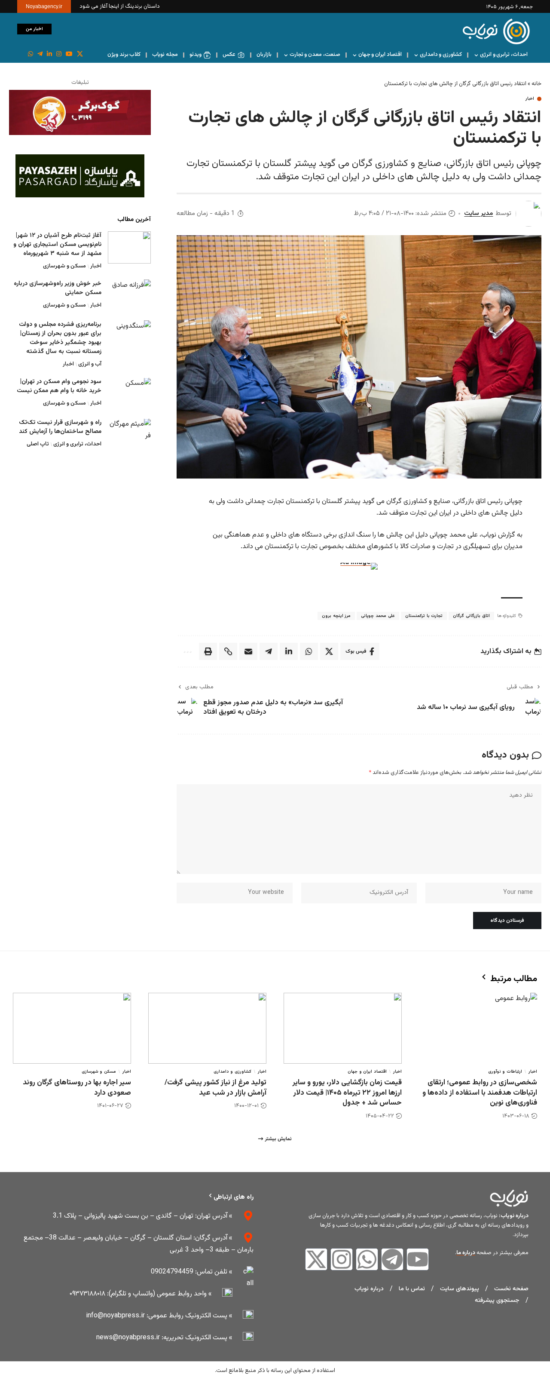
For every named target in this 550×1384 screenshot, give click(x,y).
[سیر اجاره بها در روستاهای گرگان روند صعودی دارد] (72, 1028)
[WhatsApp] (30, 54)
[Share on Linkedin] (289, 651)
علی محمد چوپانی (377, 616)
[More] (187, 651)
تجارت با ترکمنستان (424, 616)
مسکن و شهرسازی (64, 266)
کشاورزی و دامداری (232, 1071)
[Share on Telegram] (269, 651)
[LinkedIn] (49, 54)
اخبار (530, 99)
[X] (80, 54)
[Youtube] (417, 1259)
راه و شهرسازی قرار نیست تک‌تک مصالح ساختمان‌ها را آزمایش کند (60, 427)
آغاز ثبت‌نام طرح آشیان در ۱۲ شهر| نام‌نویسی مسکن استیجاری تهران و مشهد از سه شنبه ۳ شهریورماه (57, 244)
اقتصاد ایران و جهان (367, 1071)
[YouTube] (69, 54)
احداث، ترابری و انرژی (77, 444)
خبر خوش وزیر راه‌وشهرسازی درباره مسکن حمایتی (57, 288)
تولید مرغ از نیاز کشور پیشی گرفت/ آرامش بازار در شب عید (215, 1088)
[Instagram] (59, 54)
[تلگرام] (40, 54)
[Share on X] (329, 651)
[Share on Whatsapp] (309, 651)
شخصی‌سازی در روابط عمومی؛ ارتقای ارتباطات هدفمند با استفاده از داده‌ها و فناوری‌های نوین (479, 1093)
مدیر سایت (478, 213)
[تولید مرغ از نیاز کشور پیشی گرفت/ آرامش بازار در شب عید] (207, 1028)
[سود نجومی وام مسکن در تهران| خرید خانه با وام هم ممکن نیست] (129, 394)
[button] (62, 29)
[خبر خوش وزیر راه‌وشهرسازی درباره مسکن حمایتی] (129, 295)
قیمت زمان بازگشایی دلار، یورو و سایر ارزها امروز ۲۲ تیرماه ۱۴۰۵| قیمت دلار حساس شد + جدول (347, 1093)
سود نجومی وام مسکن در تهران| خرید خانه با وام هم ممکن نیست (59, 386)
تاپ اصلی (38, 444)
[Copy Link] (228, 651)
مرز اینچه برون (336, 616)
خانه (536, 84)
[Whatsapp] (367, 1259)
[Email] (248, 651)
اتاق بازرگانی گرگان (471, 616)
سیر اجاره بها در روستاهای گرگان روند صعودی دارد (77, 1088)
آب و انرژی (89, 364)
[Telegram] (392, 1259)
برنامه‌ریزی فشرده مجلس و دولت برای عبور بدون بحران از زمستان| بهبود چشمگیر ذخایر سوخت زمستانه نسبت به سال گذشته (60, 338)
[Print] (208, 651)
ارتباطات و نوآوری (505, 1071)
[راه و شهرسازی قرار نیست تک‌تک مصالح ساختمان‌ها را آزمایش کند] (129, 435)
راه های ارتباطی (234, 1197)
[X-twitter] (316, 1259)
